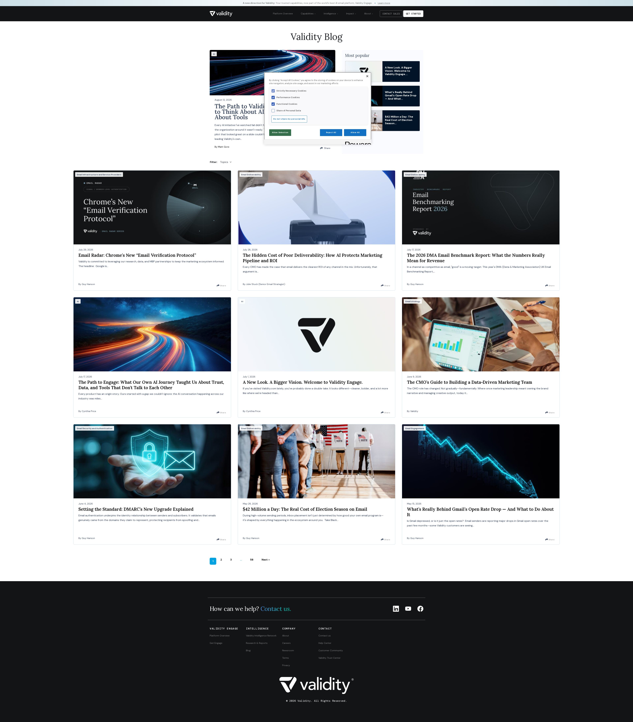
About (368, 13)
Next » (266, 559)
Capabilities (307, 13)
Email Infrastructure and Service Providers (99, 174)
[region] (317, 108)
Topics (224, 162)
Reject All (331, 132)
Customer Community (330, 650)
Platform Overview (283, 13)
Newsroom (288, 650)
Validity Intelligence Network (261, 635)
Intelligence (330, 13)
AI (214, 54)
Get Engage (216, 643)
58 (251, 559)
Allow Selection (280, 132)
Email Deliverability (251, 174)
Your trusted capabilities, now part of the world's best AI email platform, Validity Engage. (316, 2)
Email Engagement (414, 428)
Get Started (413, 13)
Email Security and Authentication (94, 428)
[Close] (367, 76)
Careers (286, 643)
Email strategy (412, 301)
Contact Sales (391, 13)
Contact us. (275, 608)
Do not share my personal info (289, 119)
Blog (248, 650)
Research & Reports (257, 643)
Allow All (355, 132)
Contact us (324, 635)
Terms (285, 657)
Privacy (286, 665)
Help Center (324, 643)
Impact (350, 13)
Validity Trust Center (329, 657)
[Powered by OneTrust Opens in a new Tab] (357, 142)
